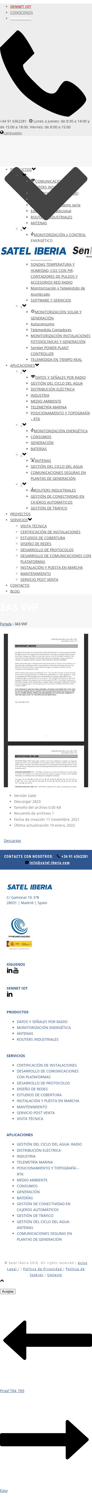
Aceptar (8, 1291)
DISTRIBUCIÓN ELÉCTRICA (53, 389)
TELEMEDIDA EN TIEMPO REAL (56, 359)
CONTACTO (19, 585)
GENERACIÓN (42, 442)
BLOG (15, 591)
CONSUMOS (41, 436)
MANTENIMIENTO (35, 573)
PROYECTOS (20, 514)
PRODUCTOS (21, 169)
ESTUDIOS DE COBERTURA (42, 537)
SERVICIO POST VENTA (39, 579)
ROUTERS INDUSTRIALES (51, 217)
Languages (13, 132)
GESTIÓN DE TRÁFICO (49, 508)
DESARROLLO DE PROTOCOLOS (47, 549)
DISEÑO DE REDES (35, 543)
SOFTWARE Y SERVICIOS (51, 300)
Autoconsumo (42, 323)
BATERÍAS (39, 448)
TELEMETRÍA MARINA (49, 407)
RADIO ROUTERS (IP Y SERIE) (54, 193)
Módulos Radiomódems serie (55, 205)
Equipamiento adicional (51, 210)
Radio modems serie (48, 199)
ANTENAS (39, 222)
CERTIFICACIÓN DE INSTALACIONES (50, 531)
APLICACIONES (22, 365)
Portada (6, 624)
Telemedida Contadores (51, 329)
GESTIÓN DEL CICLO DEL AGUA (57, 383)
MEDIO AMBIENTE (46, 401)
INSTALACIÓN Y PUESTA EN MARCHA (51, 567)
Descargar (12, 840)
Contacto (54, 1275)
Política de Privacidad (43, 1269)
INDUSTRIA (40, 395)
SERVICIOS (19, 519)
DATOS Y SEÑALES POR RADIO (60, 377)
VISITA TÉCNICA (33, 526)
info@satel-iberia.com (50, 863)
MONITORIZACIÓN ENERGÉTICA (61, 430)
